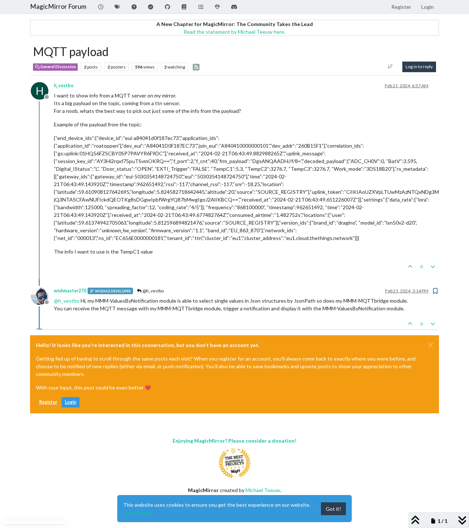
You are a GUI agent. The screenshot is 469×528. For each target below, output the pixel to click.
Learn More (137, 512)
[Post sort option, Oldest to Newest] (390, 67)
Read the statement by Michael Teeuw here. (234, 32)
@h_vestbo (153, 290)
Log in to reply (419, 66)
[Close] (430, 345)
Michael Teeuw (262, 490)
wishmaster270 (70, 290)
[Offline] (42, 295)
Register (48, 402)
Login (70, 402)
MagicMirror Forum (58, 6)
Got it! (333, 509)
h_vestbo (64, 85)
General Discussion (58, 66)
